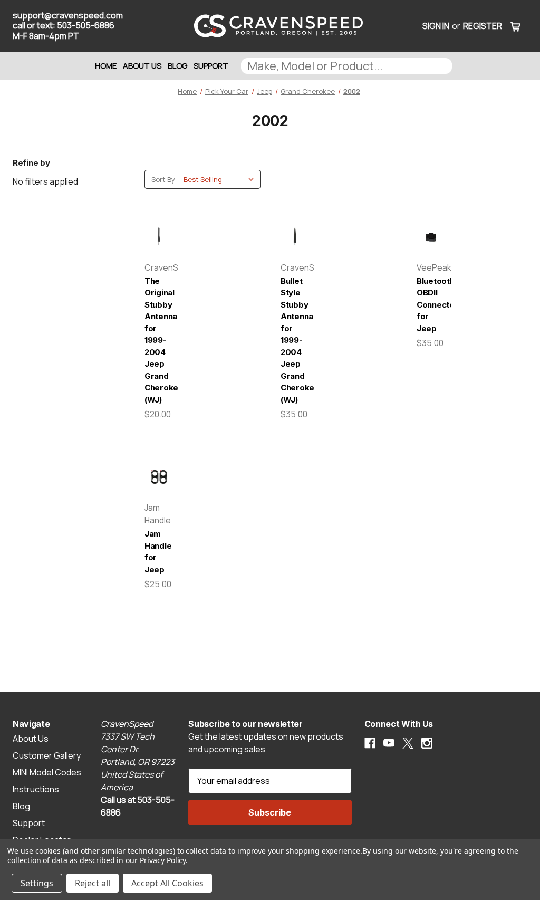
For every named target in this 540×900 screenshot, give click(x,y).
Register (482, 26)
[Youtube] (388, 743)
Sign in (435, 26)
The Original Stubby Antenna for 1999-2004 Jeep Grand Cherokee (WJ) (158, 340)
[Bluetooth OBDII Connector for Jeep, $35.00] (430, 236)
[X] (407, 743)
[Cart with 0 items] (515, 26)
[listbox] (221, 179)
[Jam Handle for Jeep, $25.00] (158, 476)
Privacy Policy (163, 860)
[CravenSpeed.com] (270, 26)
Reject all (92, 883)
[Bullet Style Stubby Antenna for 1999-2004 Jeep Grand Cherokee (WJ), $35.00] (294, 236)
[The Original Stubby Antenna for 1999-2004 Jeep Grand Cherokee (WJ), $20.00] (158, 236)
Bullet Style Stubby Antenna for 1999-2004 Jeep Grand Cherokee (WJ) (295, 340)
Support (211, 65)
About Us (142, 65)
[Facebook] (369, 743)
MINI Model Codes (47, 772)
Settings (37, 883)
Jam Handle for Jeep (157, 552)
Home (106, 65)
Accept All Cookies (167, 883)
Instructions (36, 789)
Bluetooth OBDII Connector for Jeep (431, 304)
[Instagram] (426, 743)
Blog (177, 65)
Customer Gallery (47, 755)
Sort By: (164, 179)
